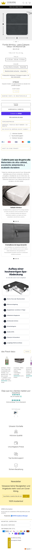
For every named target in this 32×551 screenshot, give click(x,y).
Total (16, 104)
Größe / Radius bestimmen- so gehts (15, 125)
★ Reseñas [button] (9, 543)
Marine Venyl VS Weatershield (14, 96)
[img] (16, 395)
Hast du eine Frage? (10, 148)
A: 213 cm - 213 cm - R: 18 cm (16, 59)
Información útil (8, 528)
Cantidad (16, 88)
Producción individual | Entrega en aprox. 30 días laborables (15, 76)
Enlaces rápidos (8, 525)
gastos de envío (18, 83)
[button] (4, 380)
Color (16, 64)
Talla (16, 56)
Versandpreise (8, 121)
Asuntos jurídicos (9, 521)
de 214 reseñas (15, 396)
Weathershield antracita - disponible (16, 71)
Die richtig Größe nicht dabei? (15, 129)
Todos (27, 351)
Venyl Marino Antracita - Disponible (15, 67)
